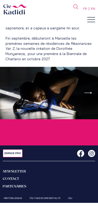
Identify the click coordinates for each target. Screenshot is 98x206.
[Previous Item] (10, 93)
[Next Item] (88, 93)
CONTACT (11, 179)
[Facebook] (80, 153)
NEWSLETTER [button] (14, 171)
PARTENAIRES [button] (14, 186)
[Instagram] (91, 153)
